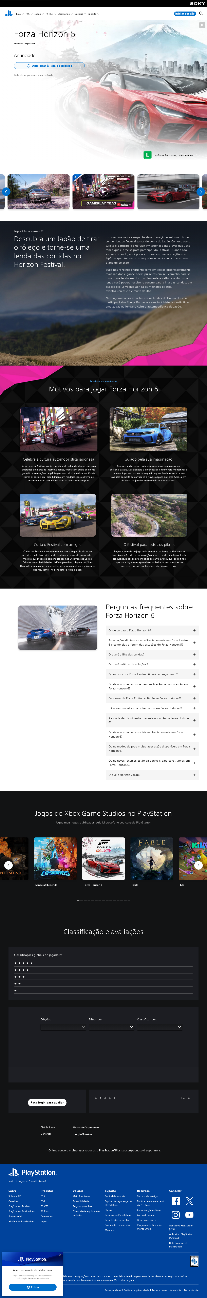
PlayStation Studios (19, 1206)
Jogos (38, 13)
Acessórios (64, 13)
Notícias (79, 13)
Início (11, 1181)
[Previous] (6, 191)
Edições (46, 1019)
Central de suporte (115, 1196)
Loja (18, 13)
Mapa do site (191, 1290)
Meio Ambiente (81, 1196)
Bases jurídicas (113, 1290)
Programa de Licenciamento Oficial (149, 1226)
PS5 (28, 13)
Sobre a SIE (14, 1196)
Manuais (109, 1230)
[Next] (200, 191)
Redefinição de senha (117, 1220)
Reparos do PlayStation (118, 1215)
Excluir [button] (185, 1098)
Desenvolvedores (146, 1220)
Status (108, 1210)
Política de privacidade (136, 1290)
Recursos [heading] (143, 1191)
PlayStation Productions (21, 1211)
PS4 (43, 1201)
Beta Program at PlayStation (178, 1244)
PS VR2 (44, 1206)
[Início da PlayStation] (9, 13)
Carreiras (13, 1201)
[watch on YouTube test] (124, 204)
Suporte (92, 13)
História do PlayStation (21, 1221)
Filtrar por (95, 1019)
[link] (103, 865)
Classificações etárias (149, 1210)
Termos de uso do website (166, 1290)
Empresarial (15, 1216)
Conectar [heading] (175, 1191)
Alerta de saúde (146, 1215)
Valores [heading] (78, 1191)
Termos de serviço (147, 1196)
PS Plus (49, 13)
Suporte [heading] (110, 1191)
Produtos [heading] (47, 1191)
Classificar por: (147, 1019)
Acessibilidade (81, 1201)
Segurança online (82, 1206)
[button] (202, 25)
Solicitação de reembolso (119, 1225)
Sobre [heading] (12, 1191)
